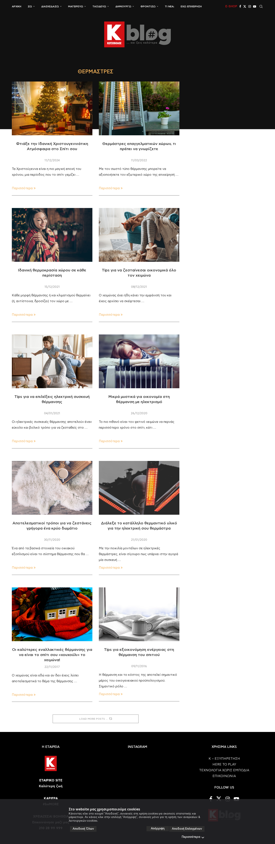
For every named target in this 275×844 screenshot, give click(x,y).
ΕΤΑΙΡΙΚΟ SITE (50, 780)
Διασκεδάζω (50, 6)
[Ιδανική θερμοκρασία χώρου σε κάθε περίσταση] (52, 235)
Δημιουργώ (123, 6)
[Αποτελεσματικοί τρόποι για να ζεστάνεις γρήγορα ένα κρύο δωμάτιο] (52, 488)
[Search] (261, 6)
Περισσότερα (191, 837)
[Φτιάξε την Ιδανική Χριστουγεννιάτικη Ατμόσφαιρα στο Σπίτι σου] (52, 108)
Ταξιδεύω (99, 6)
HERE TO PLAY (224, 764)
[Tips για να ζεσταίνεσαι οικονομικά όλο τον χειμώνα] (139, 235)
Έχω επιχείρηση (191, 6)
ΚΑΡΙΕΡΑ (51, 798)
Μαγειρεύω (75, 6)
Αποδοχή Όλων (83, 828)
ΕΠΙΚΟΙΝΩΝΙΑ (224, 776)
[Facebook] (240, 6)
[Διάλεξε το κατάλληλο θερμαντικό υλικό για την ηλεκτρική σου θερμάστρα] (139, 488)
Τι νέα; (169, 6)
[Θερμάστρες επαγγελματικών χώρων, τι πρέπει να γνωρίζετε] (139, 108)
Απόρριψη (158, 828)
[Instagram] (249, 6)
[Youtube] (254, 6)
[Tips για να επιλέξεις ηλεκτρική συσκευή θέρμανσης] (52, 361)
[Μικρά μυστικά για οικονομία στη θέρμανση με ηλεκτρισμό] (139, 361)
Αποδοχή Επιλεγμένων (187, 828)
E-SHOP (231, 6)
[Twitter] (244, 6)
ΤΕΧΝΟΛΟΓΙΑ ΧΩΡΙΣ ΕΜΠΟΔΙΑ (224, 770)
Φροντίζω (148, 6)
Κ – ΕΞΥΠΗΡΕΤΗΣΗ (224, 758)
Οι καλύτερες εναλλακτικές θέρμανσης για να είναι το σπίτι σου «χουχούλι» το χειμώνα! (52, 655)
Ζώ (30, 6)
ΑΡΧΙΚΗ (16, 6)
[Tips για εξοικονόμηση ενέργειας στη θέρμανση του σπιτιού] (139, 614)
